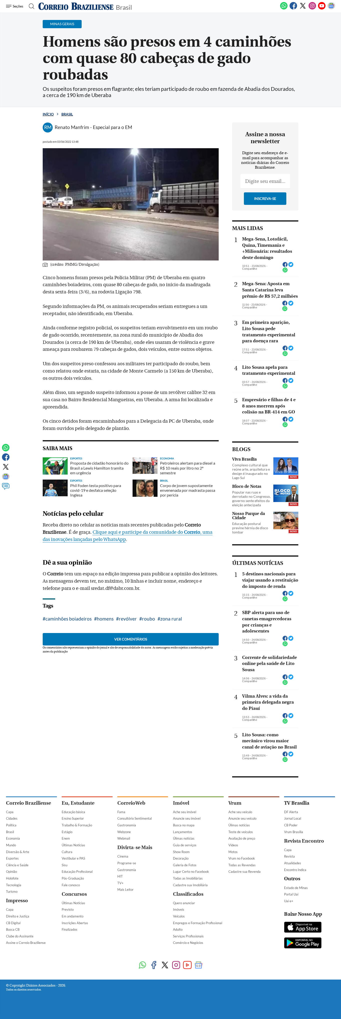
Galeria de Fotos (184, 865)
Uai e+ (288, 901)
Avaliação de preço (241, 838)
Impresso (17, 900)
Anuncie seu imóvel (186, 818)
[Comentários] (5, 488)
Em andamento (72, 916)
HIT (120, 876)
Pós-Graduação (73, 878)
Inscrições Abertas (75, 923)
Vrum (234, 803)
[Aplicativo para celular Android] (303, 943)
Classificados (188, 894)
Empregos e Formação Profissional (197, 923)
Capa (9, 812)
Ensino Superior (73, 818)
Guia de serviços (184, 845)
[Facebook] (293, 8)
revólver (128, 619)
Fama (121, 812)
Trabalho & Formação (77, 825)
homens (105, 619)
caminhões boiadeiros (68, 619)
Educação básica (73, 812)
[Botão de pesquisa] (30, 6)
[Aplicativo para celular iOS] (303, 928)
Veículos (179, 916)
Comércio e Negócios (188, 943)
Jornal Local (292, 818)
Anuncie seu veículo (242, 818)
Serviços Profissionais (188, 936)
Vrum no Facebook (241, 858)
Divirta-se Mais (134, 847)
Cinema (122, 856)
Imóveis (178, 909)
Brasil (124, 6)
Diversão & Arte (17, 852)
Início (48, 114)
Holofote (12, 878)
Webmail (123, 838)
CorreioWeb (131, 803)
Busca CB (12, 929)
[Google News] (331, 8)
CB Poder (291, 825)
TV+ (120, 883)
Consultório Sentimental (134, 818)
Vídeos (233, 845)
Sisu (64, 865)
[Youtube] (322, 8)
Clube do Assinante (19, 936)
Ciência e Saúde (17, 865)
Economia (13, 838)
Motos (233, 852)
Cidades (11, 818)
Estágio (67, 832)
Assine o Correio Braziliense (26, 943)
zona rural (171, 619)
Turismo (11, 891)
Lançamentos (182, 832)
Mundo (11, 845)
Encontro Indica (295, 870)
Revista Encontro (304, 841)
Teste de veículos (240, 832)
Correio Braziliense (28, 803)
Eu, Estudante (78, 803)
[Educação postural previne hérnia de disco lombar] (285, 520)
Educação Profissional (77, 872)
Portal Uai (291, 894)
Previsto (68, 909)
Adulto (177, 929)
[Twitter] (303, 8)
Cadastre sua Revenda (244, 872)
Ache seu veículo (240, 812)
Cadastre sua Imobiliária (190, 885)
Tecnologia (13, 885)
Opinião (11, 872)
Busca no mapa (183, 825)
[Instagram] (312, 8)
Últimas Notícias (73, 845)
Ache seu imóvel (184, 812)
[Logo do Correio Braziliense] (75, 6)
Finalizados (69, 929)
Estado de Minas (296, 888)
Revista (289, 856)
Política (11, 825)
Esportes (12, 858)
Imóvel (181, 803)
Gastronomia (126, 825)
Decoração (180, 858)
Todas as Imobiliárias (188, 878)
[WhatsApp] (284, 8)
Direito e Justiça (17, 916)
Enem (66, 838)
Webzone (124, 832)
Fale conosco (71, 885)
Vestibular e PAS (73, 858)
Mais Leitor (125, 890)
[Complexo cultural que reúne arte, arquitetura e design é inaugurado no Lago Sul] (285, 466)
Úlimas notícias (183, 838)
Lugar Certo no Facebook (191, 872)
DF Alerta (291, 812)
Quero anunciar (184, 903)
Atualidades (292, 863)
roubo (148, 619)
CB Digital (13, 923)
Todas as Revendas (242, 865)
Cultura (67, 852)
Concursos (74, 894)
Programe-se (126, 863)
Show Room (181, 852)
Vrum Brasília (293, 832)
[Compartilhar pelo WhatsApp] (285, 271)
